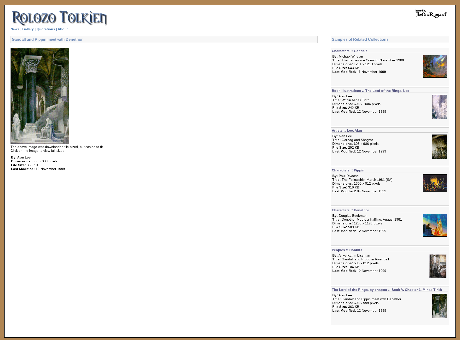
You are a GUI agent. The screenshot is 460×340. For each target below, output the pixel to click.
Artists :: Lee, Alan (347, 130)
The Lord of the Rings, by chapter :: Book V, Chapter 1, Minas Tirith (387, 290)
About (63, 29)
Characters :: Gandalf (349, 51)
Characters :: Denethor (350, 210)
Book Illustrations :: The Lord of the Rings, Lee (370, 91)
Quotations (46, 29)
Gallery (28, 29)
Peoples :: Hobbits (347, 250)
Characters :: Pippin (348, 170)
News (15, 29)
